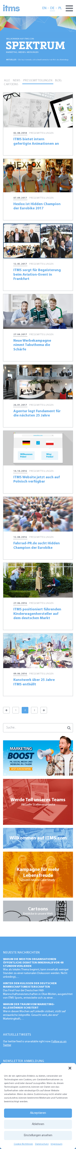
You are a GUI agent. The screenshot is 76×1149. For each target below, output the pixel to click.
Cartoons (11, 84)
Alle (7, 80)
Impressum (56, 1144)
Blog (58, 80)
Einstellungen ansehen (38, 1135)
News (16, 80)
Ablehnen (38, 1124)
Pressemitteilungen (37, 80)
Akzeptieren (38, 1113)
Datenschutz (42, 1144)
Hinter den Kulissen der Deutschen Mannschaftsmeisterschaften (30, 985)
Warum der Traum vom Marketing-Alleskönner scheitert (29, 1006)
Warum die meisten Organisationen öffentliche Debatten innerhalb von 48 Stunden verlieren (33, 963)
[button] (70, 1068)
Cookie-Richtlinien (23, 1144)
